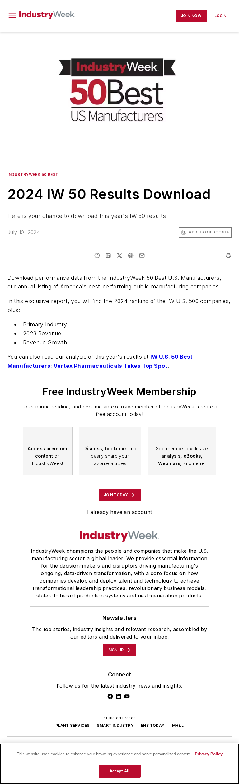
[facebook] (97, 255)
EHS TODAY (153, 725)
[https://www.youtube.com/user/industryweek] (127, 696)
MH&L (178, 725)
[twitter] (119, 255)
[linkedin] (108, 255)
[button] (12, 16)
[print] (228, 255)
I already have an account (119, 512)
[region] (119, 763)
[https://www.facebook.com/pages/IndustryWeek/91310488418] (110, 696)
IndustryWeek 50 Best (33, 174)
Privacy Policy (209, 754)
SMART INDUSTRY (115, 725)
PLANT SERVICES (72, 725)
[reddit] (131, 255)
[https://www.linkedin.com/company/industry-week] (118, 696)
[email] (142, 255)
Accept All (119, 771)
